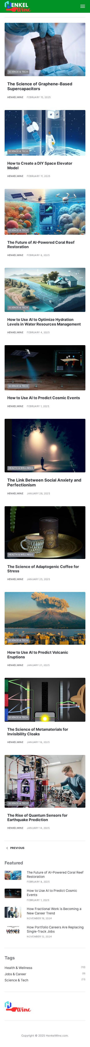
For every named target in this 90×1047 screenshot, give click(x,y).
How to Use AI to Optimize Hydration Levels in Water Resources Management (44, 321)
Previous (17, 848)
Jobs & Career (15, 974)
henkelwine (15, 97)
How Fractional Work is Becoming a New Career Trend (54, 911)
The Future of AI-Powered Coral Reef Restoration (55, 874)
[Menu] (81, 6)
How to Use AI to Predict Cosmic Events (43, 398)
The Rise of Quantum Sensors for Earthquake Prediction (37, 817)
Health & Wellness (21, 468)
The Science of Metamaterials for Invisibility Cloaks (37, 731)
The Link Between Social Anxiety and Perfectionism (44, 482)
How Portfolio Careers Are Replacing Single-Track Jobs (55, 929)
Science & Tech (18, 71)
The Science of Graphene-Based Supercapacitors (39, 86)
